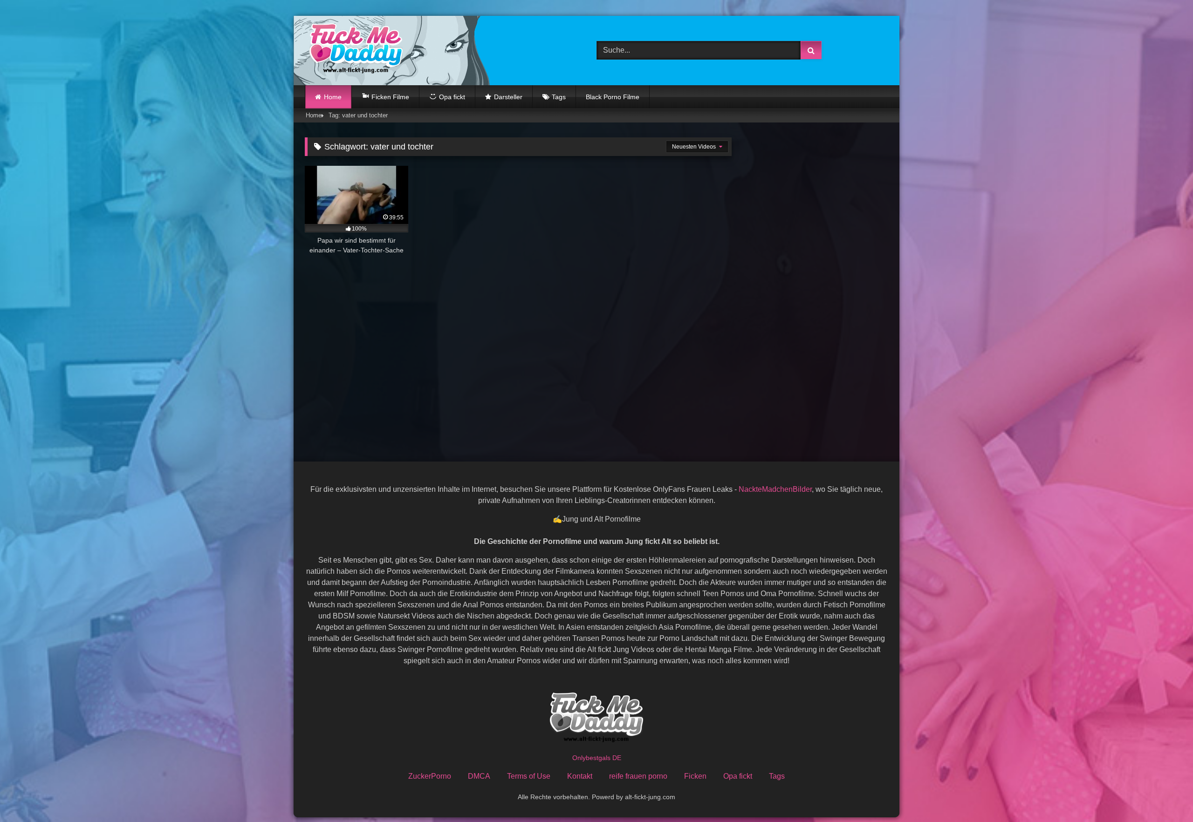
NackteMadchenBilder (775, 489)
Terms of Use (528, 776)
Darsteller (508, 97)
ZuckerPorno (429, 776)
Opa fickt (737, 776)
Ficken (695, 776)
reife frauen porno (638, 776)
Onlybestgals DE (596, 757)
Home (333, 97)
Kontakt (579, 776)
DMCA (479, 776)
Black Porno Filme (612, 97)
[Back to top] (1164, 794)
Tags (559, 97)
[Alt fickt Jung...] (354, 50)
